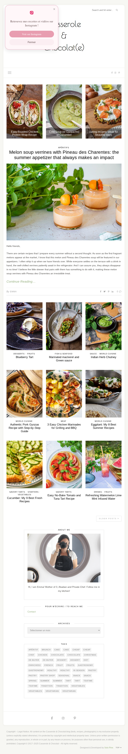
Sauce (93, 354)
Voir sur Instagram (31, 34)
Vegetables (24, 495)
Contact (32, 611)
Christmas (90, 655)
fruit (60, 665)
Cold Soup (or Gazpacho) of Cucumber (64, 133)
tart (68, 681)
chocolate (57, 655)
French (48, 665)
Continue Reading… (21, 281)
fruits (70, 665)
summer (44, 681)
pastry (92, 670)
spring (33, 681)
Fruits (31, 354)
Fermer (32, 42)
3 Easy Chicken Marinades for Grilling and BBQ (64, 426)
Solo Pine (108, 747)
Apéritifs (63, 148)
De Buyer (34, 660)
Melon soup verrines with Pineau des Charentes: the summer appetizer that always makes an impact (64, 155)
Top (118, 747)
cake (57, 650)
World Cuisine (108, 354)
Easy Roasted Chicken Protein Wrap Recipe (24, 133)
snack (76, 676)
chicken (42, 655)
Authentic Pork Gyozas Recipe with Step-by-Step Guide (24, 428)
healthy (52, 670)
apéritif (33, 650)
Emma (13, 291)
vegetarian (52, 691)
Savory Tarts (17, 492)
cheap (76, 650)
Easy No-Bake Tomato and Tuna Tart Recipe (64, 497)
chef (31, 655)
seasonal (64, 676)
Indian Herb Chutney (103, 357)
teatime (88, 681)
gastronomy (85, 665)
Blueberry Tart (24, 357)
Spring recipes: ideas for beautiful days (103, 133)
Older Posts (108, 518)
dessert (62, 660)
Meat (63, 421)
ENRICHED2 (35, 665)
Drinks (98, 492)
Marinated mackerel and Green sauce (64, 359)
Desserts (19, 354)
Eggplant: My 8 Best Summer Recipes (103, 426)
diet (86, 660)
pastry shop (47, 676)
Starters (33, 492)
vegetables (78, 686)
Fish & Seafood (63, 354)
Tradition (47, 686)
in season (79, 670)
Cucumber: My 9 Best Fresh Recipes (24, 499)
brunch (46, 650)
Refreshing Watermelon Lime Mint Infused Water (104, 497)
